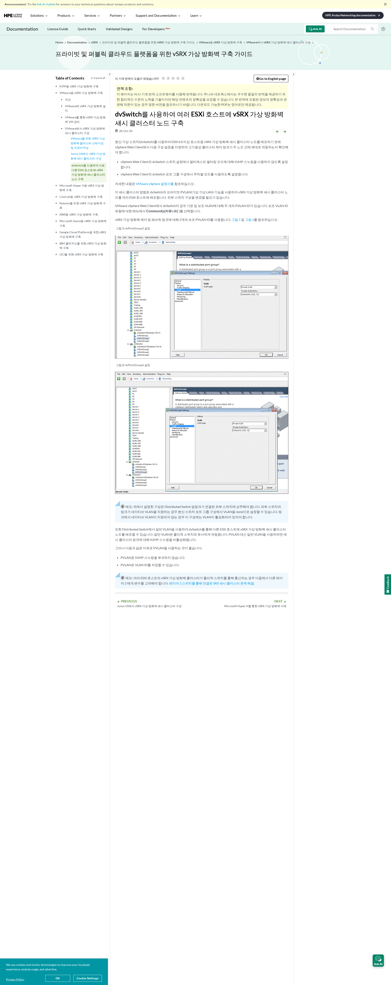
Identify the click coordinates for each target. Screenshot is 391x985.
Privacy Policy (15, 979)
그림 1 (236, 219)
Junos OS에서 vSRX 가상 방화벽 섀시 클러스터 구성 (88, 156)
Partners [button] (116, 15)
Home (59, 42)
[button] (378, 960)
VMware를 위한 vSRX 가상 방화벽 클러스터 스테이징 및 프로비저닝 (88, 143)
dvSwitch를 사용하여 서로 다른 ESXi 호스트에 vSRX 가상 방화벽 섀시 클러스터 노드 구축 (88, 172)
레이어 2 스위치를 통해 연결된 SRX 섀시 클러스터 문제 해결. (212, 583)
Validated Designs (119, 29)
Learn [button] (194, 15)
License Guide (57, 29)
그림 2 (249, 219)
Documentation (22, 29)
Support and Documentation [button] (156, 15)
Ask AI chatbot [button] (46, 4)
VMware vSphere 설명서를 (155, 184)
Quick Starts (87, 29)
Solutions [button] (37, 15)
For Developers (156, 29)
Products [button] (63, 15)
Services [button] (90, 15)
